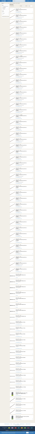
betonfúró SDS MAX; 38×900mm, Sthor (21, 298)
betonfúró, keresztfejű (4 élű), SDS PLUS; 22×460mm (21, 216)
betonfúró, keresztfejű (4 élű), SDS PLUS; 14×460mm (21, 145)
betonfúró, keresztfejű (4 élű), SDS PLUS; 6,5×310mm (21, 33)
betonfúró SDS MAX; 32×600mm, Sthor (21, 286)
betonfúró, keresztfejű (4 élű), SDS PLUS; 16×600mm (21, 181)
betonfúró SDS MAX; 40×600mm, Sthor (21, 304)
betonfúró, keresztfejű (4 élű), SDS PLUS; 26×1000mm (21, 257)
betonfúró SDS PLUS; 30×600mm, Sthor (21, 316)
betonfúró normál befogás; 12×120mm (21, 375)
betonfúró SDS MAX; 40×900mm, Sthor (21, 310)
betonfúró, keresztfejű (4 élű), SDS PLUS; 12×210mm (21, 98)
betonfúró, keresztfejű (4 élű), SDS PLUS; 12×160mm (21, 92)
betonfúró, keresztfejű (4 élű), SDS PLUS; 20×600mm (21, 210)
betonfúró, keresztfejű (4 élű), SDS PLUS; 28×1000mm (21, 269)
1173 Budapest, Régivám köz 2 (12, 430)
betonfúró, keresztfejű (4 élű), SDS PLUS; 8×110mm (21, 39)
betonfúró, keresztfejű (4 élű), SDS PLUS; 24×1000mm (21, 240)
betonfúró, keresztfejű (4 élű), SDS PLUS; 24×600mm (21, 234)
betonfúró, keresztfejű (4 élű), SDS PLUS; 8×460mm (21, 63)
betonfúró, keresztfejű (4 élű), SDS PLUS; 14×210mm (21, 127)
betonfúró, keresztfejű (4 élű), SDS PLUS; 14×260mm (21, 133)
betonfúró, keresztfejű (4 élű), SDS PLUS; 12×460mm (21, 110)
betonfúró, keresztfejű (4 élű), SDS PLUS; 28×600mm (21, 263)
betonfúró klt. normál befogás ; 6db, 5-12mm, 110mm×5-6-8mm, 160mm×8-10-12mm (21, 393)
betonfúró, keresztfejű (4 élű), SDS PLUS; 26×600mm (21, 251)
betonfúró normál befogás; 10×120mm (21, 363)
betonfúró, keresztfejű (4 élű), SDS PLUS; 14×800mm (21, 151)
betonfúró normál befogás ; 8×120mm (21, 404)
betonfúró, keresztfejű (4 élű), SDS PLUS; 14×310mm (21, 139)
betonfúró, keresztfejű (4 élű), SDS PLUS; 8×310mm (21, 57)
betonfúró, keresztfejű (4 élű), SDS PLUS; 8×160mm (21, 45)
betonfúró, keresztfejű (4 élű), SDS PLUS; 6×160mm (21, 15)
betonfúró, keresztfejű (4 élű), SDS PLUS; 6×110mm (21, 10)
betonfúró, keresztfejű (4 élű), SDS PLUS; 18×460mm (21, 192)
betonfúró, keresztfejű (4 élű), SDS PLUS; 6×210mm (21, 21)
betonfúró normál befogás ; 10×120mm (21, 410)
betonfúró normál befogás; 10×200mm (21, 369)
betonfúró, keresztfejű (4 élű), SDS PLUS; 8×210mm (21, 51)
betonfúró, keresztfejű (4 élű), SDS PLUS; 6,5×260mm (21, 27)
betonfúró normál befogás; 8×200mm (20, 357)
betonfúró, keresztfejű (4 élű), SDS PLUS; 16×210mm (21, 157)
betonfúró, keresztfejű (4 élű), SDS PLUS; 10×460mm (21, 86)
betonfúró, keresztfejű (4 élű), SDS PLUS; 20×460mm (21, 204)
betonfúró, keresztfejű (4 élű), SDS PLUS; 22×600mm (21, 222)
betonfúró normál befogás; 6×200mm (20, 345)
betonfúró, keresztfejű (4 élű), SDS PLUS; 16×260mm (21, 163)
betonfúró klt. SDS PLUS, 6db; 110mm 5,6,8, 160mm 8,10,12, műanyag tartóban (22, 416)
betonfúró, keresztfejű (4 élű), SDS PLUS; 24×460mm (21, 228)
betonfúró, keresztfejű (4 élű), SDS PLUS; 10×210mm (21, 74)
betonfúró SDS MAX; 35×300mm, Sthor (21, 292)
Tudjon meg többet (31, 432)
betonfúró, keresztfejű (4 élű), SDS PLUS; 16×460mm (21, 175)
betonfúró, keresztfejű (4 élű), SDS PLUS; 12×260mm (21, 104)
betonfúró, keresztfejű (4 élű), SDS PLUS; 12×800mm (21, 122)
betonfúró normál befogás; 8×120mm (20, 351)
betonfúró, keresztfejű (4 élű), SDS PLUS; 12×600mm (21, 116)
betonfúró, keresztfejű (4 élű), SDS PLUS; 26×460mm (21, 245)
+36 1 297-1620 (19, 430)
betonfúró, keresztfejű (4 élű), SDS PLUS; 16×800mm (21, 186)
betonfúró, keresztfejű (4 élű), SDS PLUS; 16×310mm (21, 169)
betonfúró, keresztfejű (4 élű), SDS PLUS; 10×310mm (21, 80)
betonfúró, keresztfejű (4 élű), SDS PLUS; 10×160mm (21, 69)
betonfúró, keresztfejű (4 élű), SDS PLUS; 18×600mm (21, 198)
